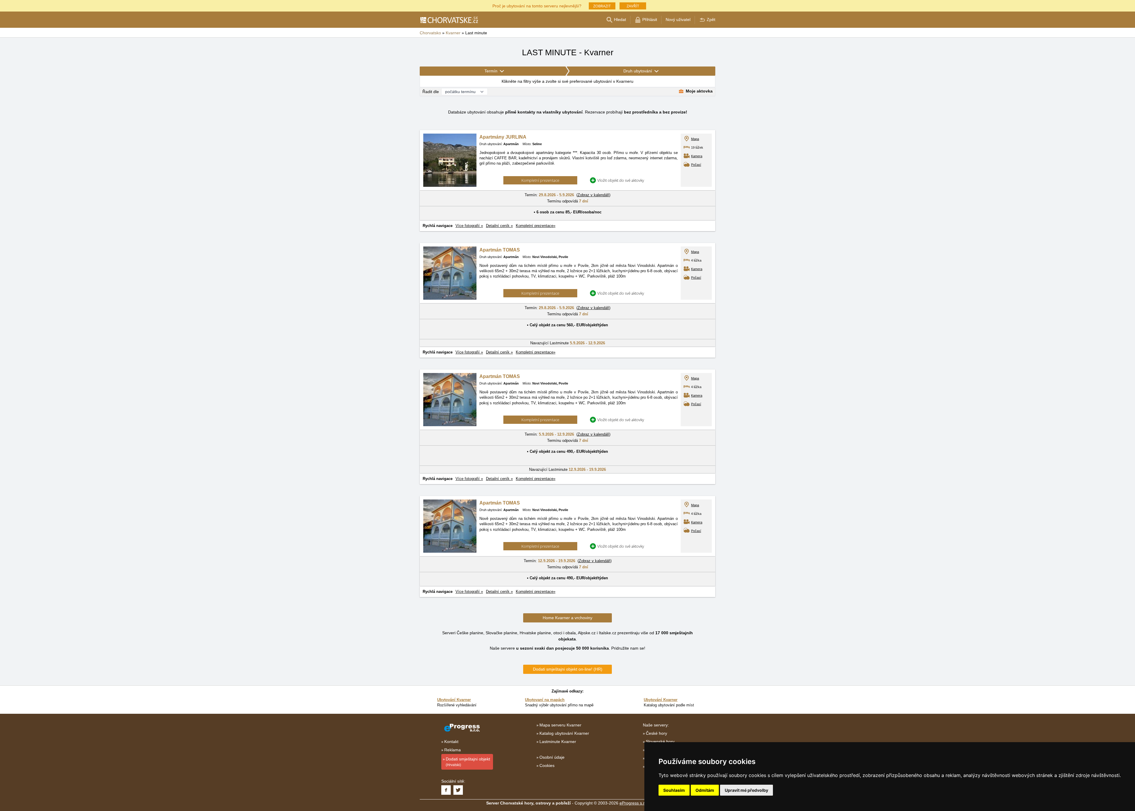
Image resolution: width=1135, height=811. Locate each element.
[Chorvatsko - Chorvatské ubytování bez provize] (449, 19)
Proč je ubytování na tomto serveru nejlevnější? (536, 5)
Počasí (696, 164)
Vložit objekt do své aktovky (620, 180)
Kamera (696, 156)
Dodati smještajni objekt (468, 762)
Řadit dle (430, 91)
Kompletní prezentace (540, 180)
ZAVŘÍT (633, 6)
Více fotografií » (469, 225)
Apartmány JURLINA (502, 137)
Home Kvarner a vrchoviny (567, 617)
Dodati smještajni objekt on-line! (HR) (567, 669)
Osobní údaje (552, 757)
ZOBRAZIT (602, 6)
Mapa (695, 139)
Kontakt (451, 741)
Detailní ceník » (499, 225)
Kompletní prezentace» (535, 225)
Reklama (452, 749)
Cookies (546, 765)
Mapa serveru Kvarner (560, 725)
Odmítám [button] (704, 790)
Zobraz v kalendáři (593, 195)
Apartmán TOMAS (499, 249)
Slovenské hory (660, 741)
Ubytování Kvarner (454, 700)
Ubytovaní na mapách (545, 700)
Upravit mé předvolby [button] (746, 790)
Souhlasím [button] (674, 790)
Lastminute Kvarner (557, 741)
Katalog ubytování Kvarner (564, 733)
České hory (656, 733)
